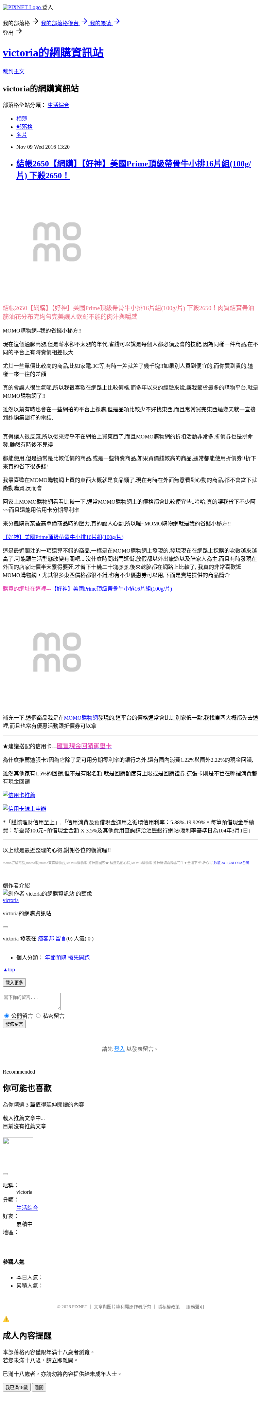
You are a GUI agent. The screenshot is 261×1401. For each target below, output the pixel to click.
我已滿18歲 (16, 1387)
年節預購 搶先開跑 (67, 957)
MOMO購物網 (81, 718)
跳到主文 (13, 71)
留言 (60, 938)
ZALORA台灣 (239, 863)
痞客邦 (46, 938)
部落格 (24, 127)
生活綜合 (58, 105)
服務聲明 (195, 1306)
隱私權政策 (169, 1306)
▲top (9, 969)
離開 (39, 1387)
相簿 (21, 119)
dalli (225, 863)
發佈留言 (14, 1024)
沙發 (217, 863)
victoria (11, 900)
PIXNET (79, 1306)
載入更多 (14, 982)
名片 (21, 135)
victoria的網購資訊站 (53, 53)
